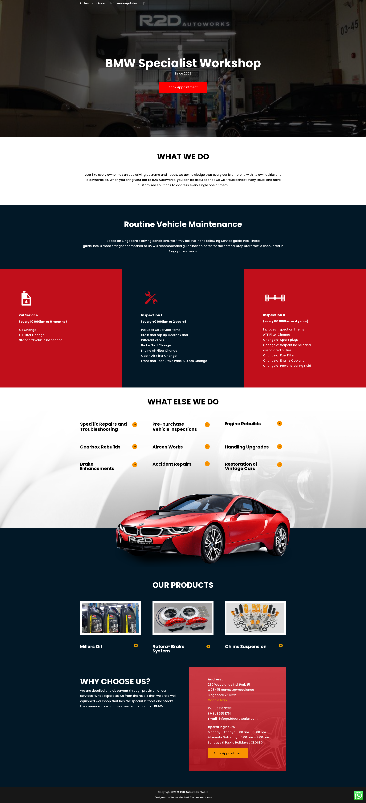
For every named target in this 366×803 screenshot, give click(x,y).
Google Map (217, 700)
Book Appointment (183, 87)
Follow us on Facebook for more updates (108, 3)
